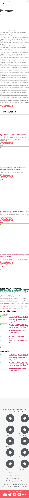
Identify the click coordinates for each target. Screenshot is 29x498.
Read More (11, 322)
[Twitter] (6, 106)
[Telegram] (19, 494)
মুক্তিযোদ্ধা (5, 298)
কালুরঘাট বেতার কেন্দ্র (19, 303)
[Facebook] (1, 106)
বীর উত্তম (12, 308)
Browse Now (8, 392)
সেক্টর (4, 306)
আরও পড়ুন (1, 145)
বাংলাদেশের (4, 296)
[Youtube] (14, 494)
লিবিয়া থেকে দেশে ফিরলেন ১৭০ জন (16, 336)
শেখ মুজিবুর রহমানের (5, 303)
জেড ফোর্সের (11, 306)
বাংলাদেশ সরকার (5, 308)
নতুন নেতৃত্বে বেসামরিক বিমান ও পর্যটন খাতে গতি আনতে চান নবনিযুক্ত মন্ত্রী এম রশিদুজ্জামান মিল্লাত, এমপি (13, 168)
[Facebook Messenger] (11, 106)
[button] (3, 4)
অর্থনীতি (1, 9)
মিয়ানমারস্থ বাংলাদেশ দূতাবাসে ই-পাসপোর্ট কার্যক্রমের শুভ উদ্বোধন (17, 331)
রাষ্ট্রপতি (10, 296)
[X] (4, 106)
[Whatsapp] (9, 106)
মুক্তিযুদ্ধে (23, 306)
